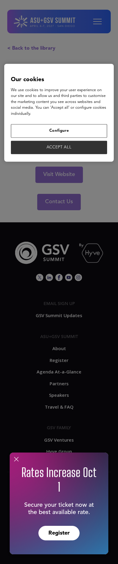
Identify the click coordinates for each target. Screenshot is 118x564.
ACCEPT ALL (59, 147)
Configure (59, 131)
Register (59, 533)
